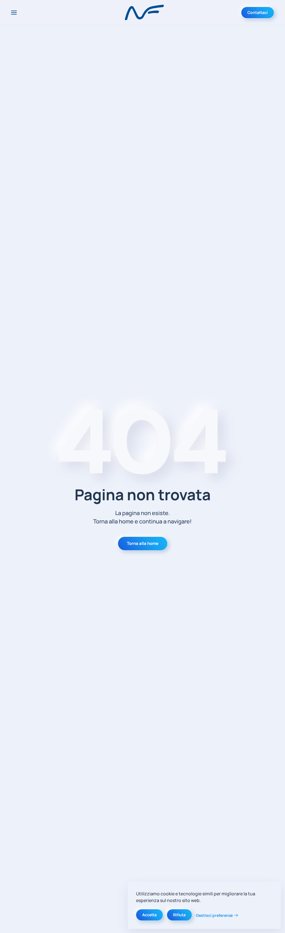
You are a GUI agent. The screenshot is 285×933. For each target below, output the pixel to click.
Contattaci (257, 12)
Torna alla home (142, 543)
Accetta (149, 914)
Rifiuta (179, 914)
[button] (14, 12)
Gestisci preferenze (214, 915)
